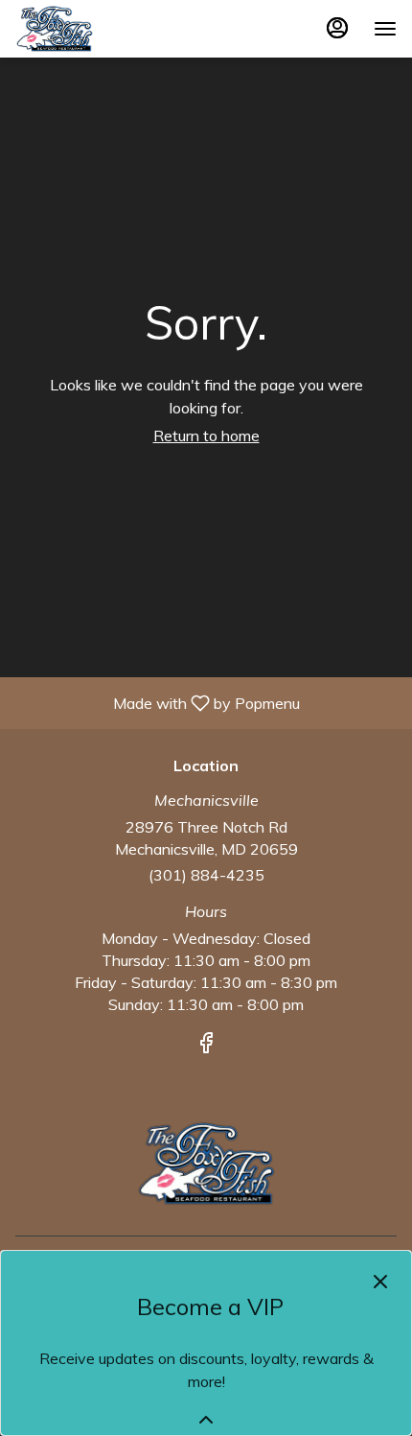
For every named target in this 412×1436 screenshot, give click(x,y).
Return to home (206, 435)
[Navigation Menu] (385, 28)
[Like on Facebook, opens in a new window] (206, 1045)
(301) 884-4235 (206, 874)
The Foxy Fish (206, 1163)
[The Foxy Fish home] (101, 29)
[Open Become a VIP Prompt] (206, 1419)
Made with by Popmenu (157, 702)
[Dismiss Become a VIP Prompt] (380, 1282)
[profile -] (337, 27)
